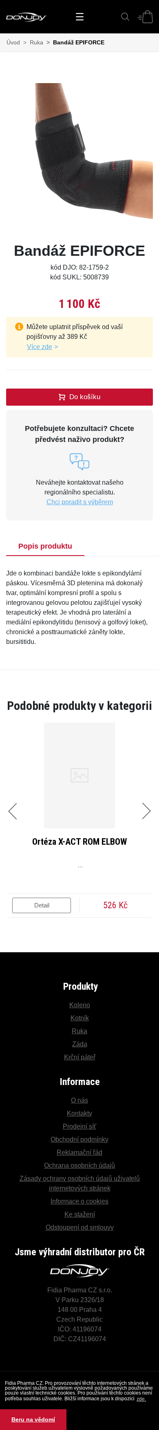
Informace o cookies (79, 1201)
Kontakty (79, 1113)
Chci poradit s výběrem (79, 502)
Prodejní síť (79, 1126)
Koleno (79, 1005)
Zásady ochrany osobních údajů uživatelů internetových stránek (80, 1183)
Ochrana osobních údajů (79, 1165)
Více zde (39, 346)
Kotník (80, 1018)
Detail (41, 905)
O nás (79, 1100)
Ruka (36, 42)
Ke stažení (79, 1214)
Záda (79, 1044)
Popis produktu (45, 546)
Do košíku (84, 397)
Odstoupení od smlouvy (80, 1227)
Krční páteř (79, 1057)
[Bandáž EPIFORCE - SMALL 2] (79, 156)
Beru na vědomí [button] (33, 1419)
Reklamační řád (79, 1152)
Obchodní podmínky (79, 1139)
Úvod (13, 42)
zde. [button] (141, 1399)
